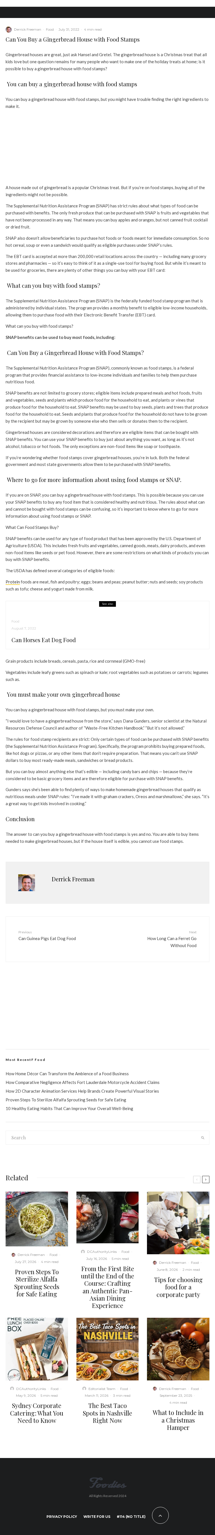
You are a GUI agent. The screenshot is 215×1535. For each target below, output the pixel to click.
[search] (202, 1137)
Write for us (96, 1516)
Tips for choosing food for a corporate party (178, 1287)
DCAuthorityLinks (102, 1251)
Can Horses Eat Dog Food (43, 640)
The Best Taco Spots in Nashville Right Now (107, 1413)
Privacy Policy (61, 1516)
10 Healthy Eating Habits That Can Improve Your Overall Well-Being (69, 1108)
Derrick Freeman (27, 29)
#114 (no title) (131, 1516)
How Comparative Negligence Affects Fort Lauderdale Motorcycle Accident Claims (83, 1082)
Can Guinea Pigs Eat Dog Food (47, 935)
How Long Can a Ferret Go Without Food (172, 939)
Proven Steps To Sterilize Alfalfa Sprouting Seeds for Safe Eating (66, 1099)
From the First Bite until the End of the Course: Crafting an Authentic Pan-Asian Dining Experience (107, 1287)
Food (50, 29)
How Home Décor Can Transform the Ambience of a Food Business (67, 1073)
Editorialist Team (101, 1389)
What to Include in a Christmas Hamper (178, 1420)
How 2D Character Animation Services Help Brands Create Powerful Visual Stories (82, 1090)
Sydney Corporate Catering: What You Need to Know (36, 1413)
